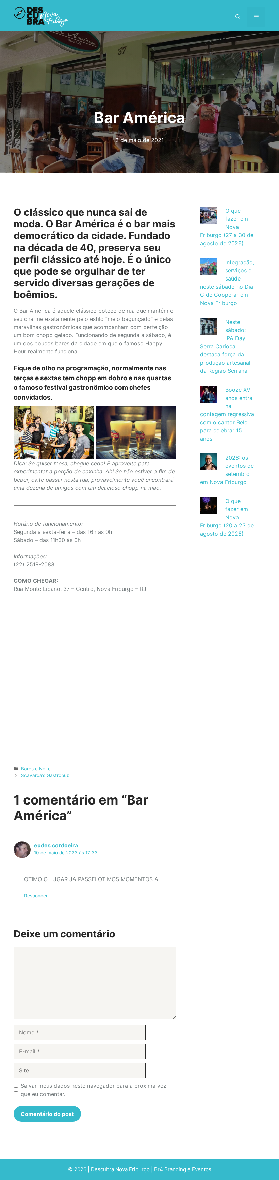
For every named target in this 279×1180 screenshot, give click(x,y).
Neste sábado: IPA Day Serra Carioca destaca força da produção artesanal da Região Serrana (225, 346)
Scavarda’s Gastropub (45, 775)
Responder (36, 895)
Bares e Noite (36, 768)
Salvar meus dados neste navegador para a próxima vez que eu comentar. (93, 1089)
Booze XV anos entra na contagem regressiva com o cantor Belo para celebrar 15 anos (227, 414)
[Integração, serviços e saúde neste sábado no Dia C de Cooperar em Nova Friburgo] (208, 271)
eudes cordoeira (56, 845)
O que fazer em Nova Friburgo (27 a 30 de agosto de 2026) (226, 227)
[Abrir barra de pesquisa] (238, 17)
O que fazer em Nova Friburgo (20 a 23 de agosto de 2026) (227, 517)
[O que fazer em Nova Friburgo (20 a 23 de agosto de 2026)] (208, 509)
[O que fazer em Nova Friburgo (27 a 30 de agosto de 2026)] (208, 219)
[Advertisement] (227, 663)
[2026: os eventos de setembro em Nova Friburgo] (208, 466)
